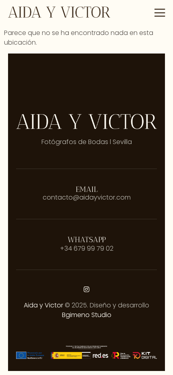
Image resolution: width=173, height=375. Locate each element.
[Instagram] (86, 289)
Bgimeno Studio (86, 314)
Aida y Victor (43, 305)
